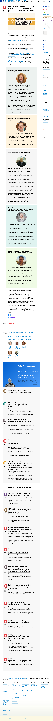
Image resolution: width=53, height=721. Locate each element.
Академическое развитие (25, 691)
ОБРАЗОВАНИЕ (15, 682)
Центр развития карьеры (16, 695)
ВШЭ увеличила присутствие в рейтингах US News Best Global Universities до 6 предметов (18, 636)
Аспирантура (14, 692)
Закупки (4, 692)
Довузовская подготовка (16, 685)
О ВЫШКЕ (4, 682)
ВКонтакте (46, 40)
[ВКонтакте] (8, 315)
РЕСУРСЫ (33, 682)
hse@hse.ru (45, 73)
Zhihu (45, 47)
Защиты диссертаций (25, 690)
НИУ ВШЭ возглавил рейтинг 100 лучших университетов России (19, 494)
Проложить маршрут (46, 114)
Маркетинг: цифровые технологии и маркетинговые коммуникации (20, 59)
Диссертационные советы (26, 689)
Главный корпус (45, 52)
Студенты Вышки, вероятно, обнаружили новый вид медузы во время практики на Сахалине (19, 421)
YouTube (46, 41)
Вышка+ (13, 689)
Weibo (46, 46)
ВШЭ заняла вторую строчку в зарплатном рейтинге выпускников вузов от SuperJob (20, 529)
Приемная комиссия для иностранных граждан (46, 99)
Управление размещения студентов (45, 93)
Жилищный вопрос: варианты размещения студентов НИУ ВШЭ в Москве (20, 404)
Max (45, 49)
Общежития (45, 90)
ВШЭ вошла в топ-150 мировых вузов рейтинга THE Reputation (18, 622)
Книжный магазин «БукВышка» (34, 687)
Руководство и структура (6, 685)
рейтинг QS (30, 325)
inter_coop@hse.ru (46, 112)
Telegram (46, 43)
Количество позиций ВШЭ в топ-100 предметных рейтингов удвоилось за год (19, 604)
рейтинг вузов (11, 327)
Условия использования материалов (45, 124)
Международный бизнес (21, 38)
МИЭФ (26, 49)
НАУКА (23, 682)
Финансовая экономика (15, 40)
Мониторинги (24, 687)
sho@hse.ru (45, 97)
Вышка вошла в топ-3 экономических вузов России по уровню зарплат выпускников (19, 550)
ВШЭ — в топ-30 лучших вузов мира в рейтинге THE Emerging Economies (20, 660)
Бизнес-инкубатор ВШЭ (15, 697)
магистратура (16, 325)
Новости (27, 678)
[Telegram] (10, 315)
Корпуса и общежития (6, 691)
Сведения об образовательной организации (5, 706)
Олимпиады (14, 686)
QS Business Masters (19, 37)
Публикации (33, 693)
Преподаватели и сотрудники (5, 690)
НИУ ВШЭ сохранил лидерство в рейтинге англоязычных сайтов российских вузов (19, 511)
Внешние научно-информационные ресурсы (24, 695)
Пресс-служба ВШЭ (46, 116)
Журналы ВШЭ (33, 691)
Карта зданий (45, 113)
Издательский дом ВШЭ (34, 685)
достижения (11, 325)
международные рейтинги (23, 325)
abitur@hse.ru (45, 82)
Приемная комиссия (46, 75)
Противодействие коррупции (5, 698)
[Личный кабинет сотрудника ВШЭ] (49, 1)
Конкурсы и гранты (24, 693)
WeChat (46, 44)
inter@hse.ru (45, 103)
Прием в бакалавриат (15, 688)
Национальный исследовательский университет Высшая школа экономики (14, 678)
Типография (33, 689)
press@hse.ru (45, 120)
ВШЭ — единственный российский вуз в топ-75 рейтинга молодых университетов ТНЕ (20, 587)
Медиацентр (33, 690)
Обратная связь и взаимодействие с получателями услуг (15, 702)
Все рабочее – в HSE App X (17, 390)
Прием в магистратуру (15, 690)
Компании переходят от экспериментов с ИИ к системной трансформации (19, 442)
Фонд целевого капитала (6, 696)
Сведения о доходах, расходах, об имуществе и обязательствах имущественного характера (6, 702)
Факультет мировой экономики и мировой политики (22, 339)
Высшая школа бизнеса (13, 332)
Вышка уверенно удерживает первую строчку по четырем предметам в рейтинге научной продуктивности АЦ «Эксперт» (19, 568)
